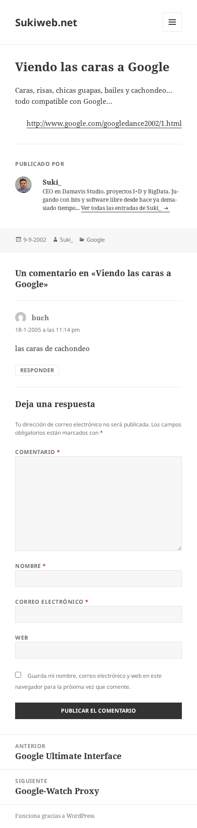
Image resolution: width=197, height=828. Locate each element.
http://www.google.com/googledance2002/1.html (104, 123)
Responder (37, 370)
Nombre (30, 566)
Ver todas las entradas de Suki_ (122, 208)
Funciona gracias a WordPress (54, 816)
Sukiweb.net (46, 22)
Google (96, 240)
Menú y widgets (172, 31)
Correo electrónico (52, 602)
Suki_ (66, 240)
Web (21, 637)
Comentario (37, 452)
